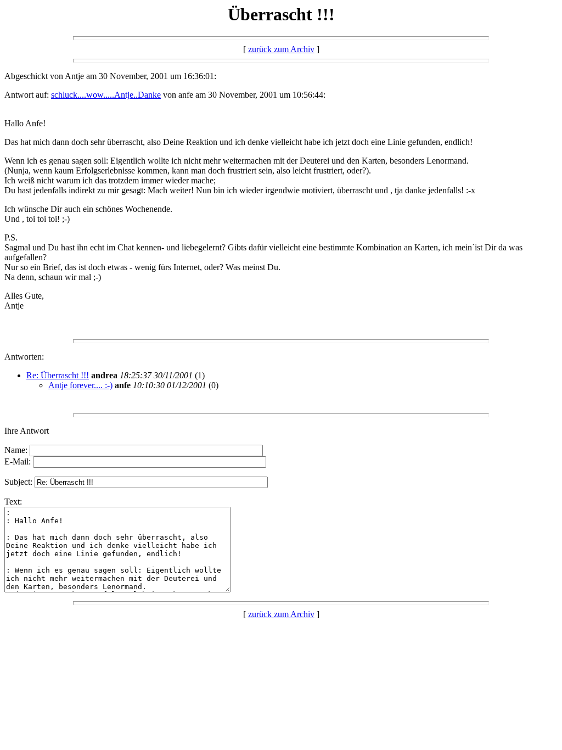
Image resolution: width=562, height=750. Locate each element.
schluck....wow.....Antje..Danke (106, 94)
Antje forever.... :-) (80, 385)
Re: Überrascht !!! (57, 375)
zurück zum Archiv (281, 49)
